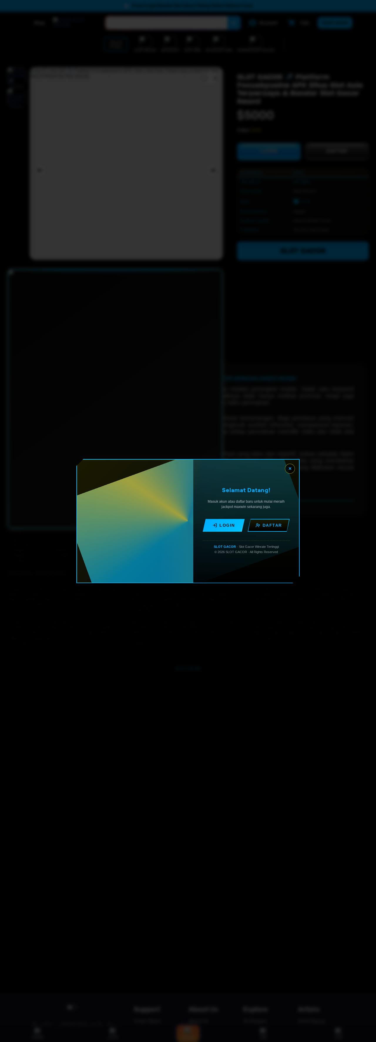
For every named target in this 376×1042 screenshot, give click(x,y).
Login (227, 525)
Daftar (272, 525)
